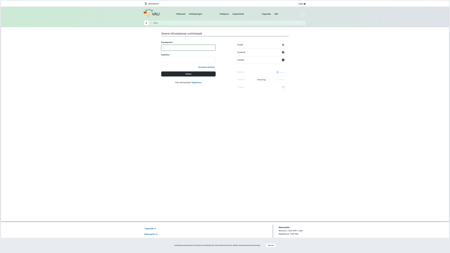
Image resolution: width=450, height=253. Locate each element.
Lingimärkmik (238, 14)
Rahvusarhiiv (149, 234)
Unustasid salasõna (206, 67)
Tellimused (180, 14)
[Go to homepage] (146, 23)
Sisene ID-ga (261, 80)
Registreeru (197, 82)
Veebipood (224, 14)
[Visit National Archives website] (151, 3)
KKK (276, 14)
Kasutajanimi (167, 42)
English (300, 4)
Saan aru (271, 245)
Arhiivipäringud (195, 14)
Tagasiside (266, 14)
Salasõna (165, 55)
